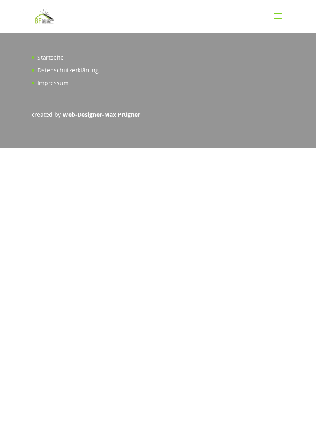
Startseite (50, 57)
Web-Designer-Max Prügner (101, 114)
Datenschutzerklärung (68, 70)
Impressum (53, 83)
